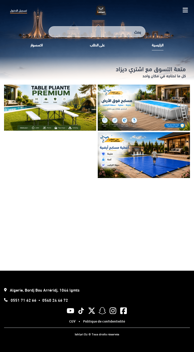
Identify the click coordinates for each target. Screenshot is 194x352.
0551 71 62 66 (23, 300)
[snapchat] (102, 310)
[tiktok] (81, 311)
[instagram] (113, 310)
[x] (91, 310)
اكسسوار (37, 45)
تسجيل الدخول (18, 10)
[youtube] (70, 310)
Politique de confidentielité (104, 321)
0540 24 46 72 (55, 300)
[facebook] (123, 310)
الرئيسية (157, 45)
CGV (72, 321)
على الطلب (97, 45)
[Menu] (185, 10)
